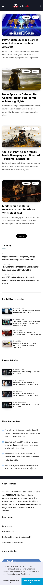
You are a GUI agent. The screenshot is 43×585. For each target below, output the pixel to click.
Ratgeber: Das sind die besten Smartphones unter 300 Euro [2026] (25, 394)
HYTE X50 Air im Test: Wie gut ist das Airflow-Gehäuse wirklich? (26, 311)
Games (26, 17)
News (35, 17)
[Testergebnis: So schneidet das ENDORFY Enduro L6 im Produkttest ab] (7, 333)
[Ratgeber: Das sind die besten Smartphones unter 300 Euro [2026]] (7, 394)
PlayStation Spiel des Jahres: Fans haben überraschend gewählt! (20, 43)
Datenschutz (8, 531)
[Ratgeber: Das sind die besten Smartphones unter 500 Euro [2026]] (7, 383)
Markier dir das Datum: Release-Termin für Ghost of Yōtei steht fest (20, 210)
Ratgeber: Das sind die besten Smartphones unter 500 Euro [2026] (25, 383)
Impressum (7, 526)
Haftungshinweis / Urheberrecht (16, 537)
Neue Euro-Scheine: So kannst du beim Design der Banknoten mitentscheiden (22, 456)
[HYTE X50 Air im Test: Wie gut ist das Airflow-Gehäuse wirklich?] (7, 311)
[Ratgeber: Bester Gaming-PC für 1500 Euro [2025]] (7, 405)
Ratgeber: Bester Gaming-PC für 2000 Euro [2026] (26, 372)
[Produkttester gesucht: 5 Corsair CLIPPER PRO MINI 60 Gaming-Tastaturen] (7, 344)
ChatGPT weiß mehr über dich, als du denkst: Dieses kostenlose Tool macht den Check (21, 445)
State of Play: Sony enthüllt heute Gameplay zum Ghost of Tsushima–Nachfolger (21, 155)
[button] (31, 574)
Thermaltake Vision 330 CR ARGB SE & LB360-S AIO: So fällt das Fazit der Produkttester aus (26, 323)
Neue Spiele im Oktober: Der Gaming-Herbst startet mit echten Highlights (20, 98)
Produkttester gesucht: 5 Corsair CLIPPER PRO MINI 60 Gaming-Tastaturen (25, 345)
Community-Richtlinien (12, 542)
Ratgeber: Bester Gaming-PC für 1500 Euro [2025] (26, 405)
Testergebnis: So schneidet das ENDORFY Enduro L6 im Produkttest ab (27, 333)
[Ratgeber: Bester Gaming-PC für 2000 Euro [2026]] (7, 372)
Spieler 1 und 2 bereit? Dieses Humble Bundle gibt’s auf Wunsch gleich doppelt (22, 433)
